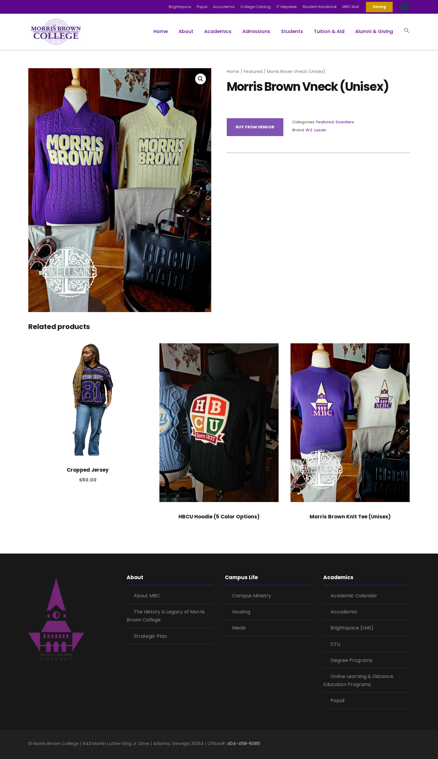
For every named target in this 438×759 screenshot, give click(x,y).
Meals (239, 627)
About (185, 31)
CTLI (335, 644)
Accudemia (224, 6)
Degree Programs (351, 660)
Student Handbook (319, 6)
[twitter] (397, 744)
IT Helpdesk (287, 6)
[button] (407, 36)
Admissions (256, 31)
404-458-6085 (243, 743)
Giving (379, 6)
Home (160, 31)
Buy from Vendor (255, 127)
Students (292, 31)
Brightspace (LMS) (352, 627)
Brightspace (180, 6)
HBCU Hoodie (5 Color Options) (219, 516)
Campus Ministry (251, 595)
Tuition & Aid (329, 31)
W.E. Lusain (316, 130)
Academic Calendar (353, 595)
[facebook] (376, 744)
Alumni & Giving (374, 31)
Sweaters (345, 122)
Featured (253, 71)
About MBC (147, 595)
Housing (241, 611)
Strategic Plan (150, 636)
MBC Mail (350, 6)
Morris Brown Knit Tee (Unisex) (350, 516)
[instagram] (407, 744)
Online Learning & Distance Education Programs (358, 680)
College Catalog (255, 6)
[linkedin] (386, 744)
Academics (218, 31)
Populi (202, 6)
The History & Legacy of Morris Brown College (166, 615)
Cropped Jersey (88, 469)
